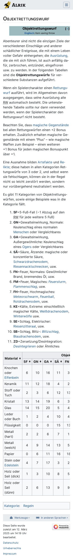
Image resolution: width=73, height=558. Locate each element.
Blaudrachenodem (27, 336)
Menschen (21, 232)
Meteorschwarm (25, 297)
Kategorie (11, 506)
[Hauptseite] (14, 5)
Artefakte (45, 162)
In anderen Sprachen (53, 517)
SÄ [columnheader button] (57, 362)
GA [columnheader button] (46, 362)
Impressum (9, 553)
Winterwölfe (22, 316)
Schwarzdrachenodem (30, 262)
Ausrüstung (58, 55)
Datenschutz (10, 542)
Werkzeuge (21, 517)
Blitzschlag (50, 331)
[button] (67, 28)
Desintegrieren (24, 346)
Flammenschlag (25, 286)
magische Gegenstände (51, 125)
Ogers (26, 247)
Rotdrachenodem (26, 301)
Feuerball (47, 297)
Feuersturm (56, 282)
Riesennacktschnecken (30, 266)
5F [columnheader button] (26, 362)
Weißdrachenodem (54, 311)
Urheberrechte (12, 548)
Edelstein (11, 465)
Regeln (28, 506)
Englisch (29, 33)
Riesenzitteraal (24, 326)
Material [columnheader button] (11, 358)
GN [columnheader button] (35, 362)
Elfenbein (11, 377)
